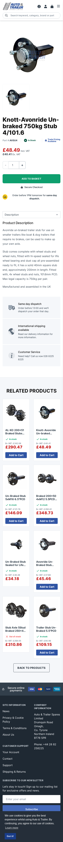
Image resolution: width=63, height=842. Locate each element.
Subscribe (31, 809)
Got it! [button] (10, 836)
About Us (8, 734)
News (6, 711)
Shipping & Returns (14, 771)
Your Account (11, 752)
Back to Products (31, 667)
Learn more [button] (11, 827)
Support (8, 765)
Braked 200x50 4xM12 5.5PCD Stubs (46, 499)
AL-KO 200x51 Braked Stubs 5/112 (14, 433)
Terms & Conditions (14, 728)
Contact (7, 758)
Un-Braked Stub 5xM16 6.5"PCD (15, 497)
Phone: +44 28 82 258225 (45, 746)
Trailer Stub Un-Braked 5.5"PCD (46, 629)
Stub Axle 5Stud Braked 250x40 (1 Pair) (15, 631)
